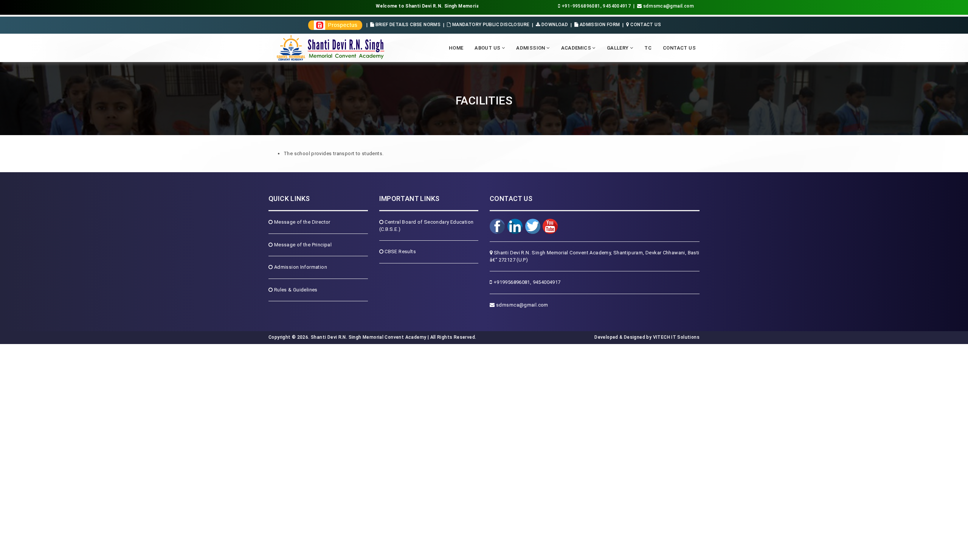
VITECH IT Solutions (676, 337)
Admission (531, 48)
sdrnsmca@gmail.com (521, 305)
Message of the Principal (302, 245)
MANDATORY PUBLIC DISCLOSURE (490, 24)
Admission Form (599, 24)
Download (554, 24)
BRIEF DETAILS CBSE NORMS (407, 24)
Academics (577, 48)
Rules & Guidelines (295, 290)
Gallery (618, 48)
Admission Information (300, 267)
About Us (488, 48)
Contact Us (645, 24)
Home (456, 48)
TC (648, 48)
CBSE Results (399, 251)
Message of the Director (301, 222)
